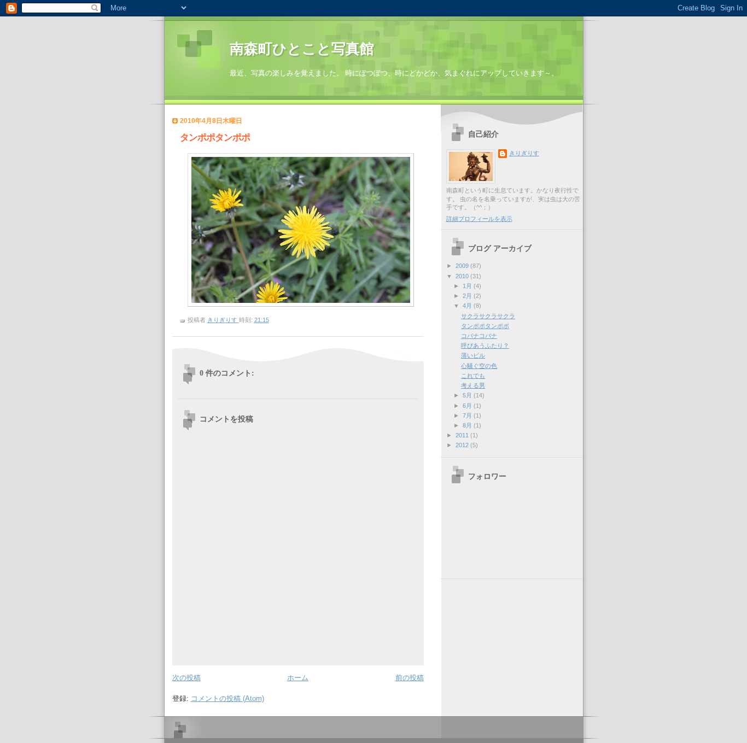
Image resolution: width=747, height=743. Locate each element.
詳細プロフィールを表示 (479, 218)
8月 (468, 425)
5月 (468, 395)
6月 (468, 405)
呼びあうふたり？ (485, 345)
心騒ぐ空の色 (479, 365)
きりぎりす (524, 153)
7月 (468, 415)
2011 (463, 435)
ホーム (297, 678)
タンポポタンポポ (485, 326)
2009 (463, 265)
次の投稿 (186, 678)
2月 (468, 295)
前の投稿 (409, 678)
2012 (463, 445)
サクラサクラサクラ (488, 316)
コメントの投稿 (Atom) (227, 698)
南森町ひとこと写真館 (302, 49)
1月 (468, 286)
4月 (468, 305)
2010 (463, 276)
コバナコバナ (479, 335)
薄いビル (473, 355)
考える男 (473, 385)
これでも (473, 375)
